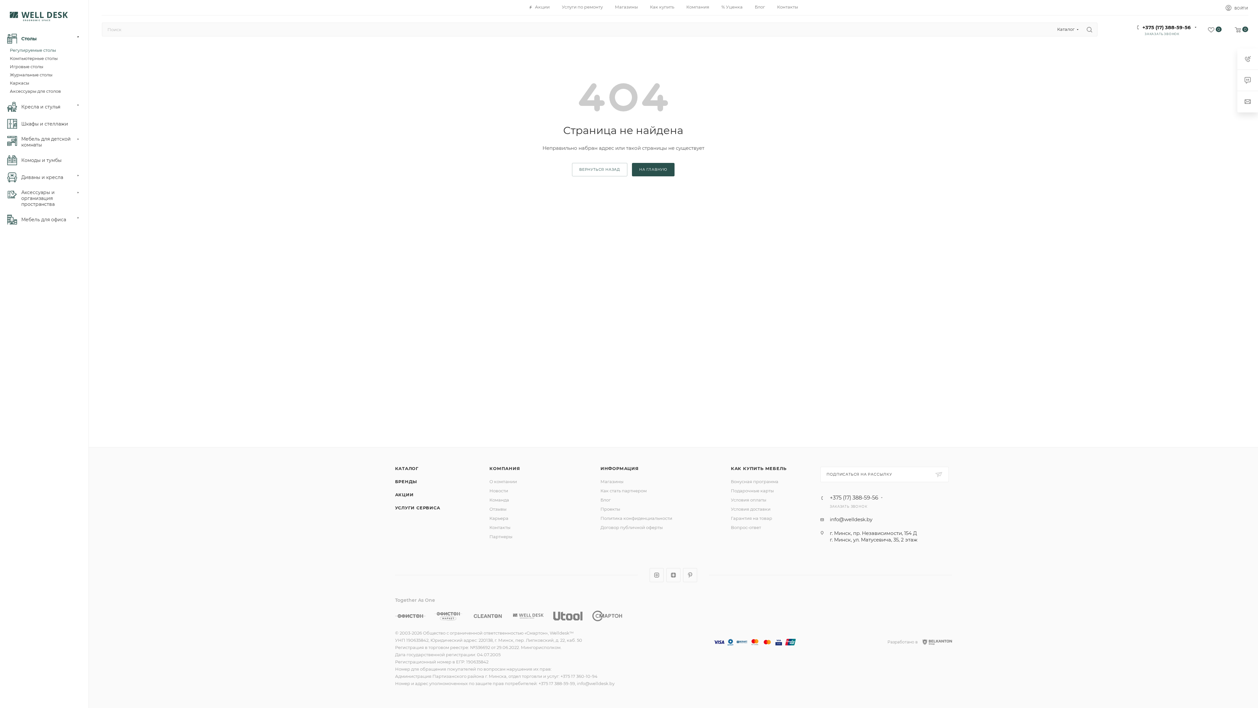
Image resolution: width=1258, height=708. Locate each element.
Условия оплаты (748, 499)
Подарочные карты (752, 490)
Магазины (611, 481)
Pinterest (690, 575)
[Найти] (1089, 29)
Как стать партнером (623, 490)
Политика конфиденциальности (636, 518)
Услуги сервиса (417, 507)
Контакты (499, 527)
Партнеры (500, 536)
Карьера (498, 518)
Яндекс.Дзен (673, 575)
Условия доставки (751, 509)
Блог (605, 499)
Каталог (407, 468)
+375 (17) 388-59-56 (1166, 27)
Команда (499, 499)
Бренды (406, 481)
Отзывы (497, 509)
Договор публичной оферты (631, 527)
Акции (404, 494)
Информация (619, 468)
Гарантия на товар (751, 518)
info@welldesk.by (851, 519)
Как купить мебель (759, 468)
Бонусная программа (754, 481)
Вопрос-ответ (746, 527)
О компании (503, 481)
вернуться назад (599, 169)
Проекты (610, 509)
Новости (498, 490)
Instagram (657, 575)
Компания (504, 468)
